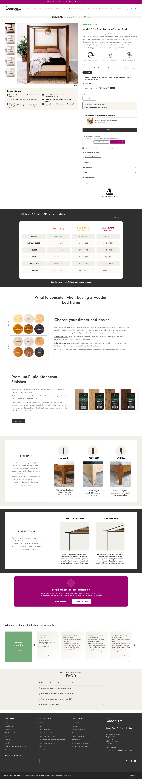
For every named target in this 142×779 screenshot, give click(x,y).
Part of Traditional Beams (13, 750)
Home (7, 723)
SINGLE (34, 236)
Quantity (84, 94)
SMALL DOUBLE (33, 243)
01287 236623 (101, 142)
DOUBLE (33, 250)
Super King (130, 68)
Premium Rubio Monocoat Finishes (16, 746)
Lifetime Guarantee (44, 729)
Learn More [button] (67, 775)
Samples (7, 743)
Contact (7, 740)
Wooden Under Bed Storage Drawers (106, 120)
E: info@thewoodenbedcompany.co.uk (119, 750)
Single (87, 68)
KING (34, 257)
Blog (39, 746)
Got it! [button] (132, 775)
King (119, 68)
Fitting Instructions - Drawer (47, 743)
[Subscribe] (37, 761)
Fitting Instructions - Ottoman (47, 736)
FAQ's (7, 736)
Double (110, 68)
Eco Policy (75, 723)
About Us (75, 726)
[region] (84, 645)
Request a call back (117, 142)
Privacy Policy (76, 740)
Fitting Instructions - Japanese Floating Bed (51, 740)
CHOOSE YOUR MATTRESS (110, 196)
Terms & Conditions (78, 736)
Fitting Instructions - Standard (47, 733)
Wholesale (8, 729)
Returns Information (78, 733)
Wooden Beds (9, 726)
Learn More (18, 421)
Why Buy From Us (10, 733)
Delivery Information (78, 729)
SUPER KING (34, 264)
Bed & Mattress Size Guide (80, 743)
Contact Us (41, 723)
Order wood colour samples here (95, 107)
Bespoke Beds (42, 750)
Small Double (98, 68)
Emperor (87, 72)
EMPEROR (34, 271)
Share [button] (86, 183)
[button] (37, 9)
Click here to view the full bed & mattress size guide (71, 282)
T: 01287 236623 (112, 748)
